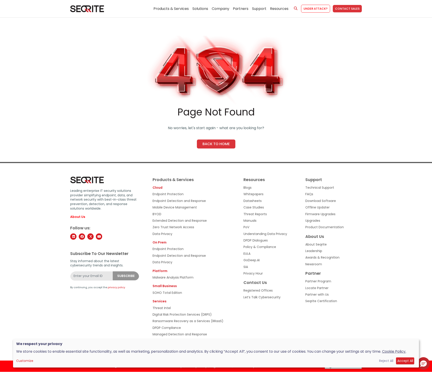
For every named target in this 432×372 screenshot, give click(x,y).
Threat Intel (162, 308)
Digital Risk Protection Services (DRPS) (182, 314)
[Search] (295, 8)
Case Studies (253, 207)
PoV (246, 227)
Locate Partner (316, 288)
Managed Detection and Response (180, 334)
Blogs (247, 188)
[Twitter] (90, 236)
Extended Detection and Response (180, 221)
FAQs (309, 194)
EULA (246, 254)
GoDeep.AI (251, 260)
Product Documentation (324, 227)
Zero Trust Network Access (173, 227)
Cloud (157, 188)
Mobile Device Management (175, 207)
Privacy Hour (253, 273)
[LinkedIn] (73, 236)
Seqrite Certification (321, 301)
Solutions (200, 8)
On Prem (159, 242)
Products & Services (171, 8)
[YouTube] (99, 236)
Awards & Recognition (322, 257)
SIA (245, 267)
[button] (423, 363)
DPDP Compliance (167, 328)
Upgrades (312, 221)
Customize (24, 361)
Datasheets (252, 201)
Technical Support (319, 188)
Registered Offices (258, 290)
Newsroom (313, 264)
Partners (240, 8)
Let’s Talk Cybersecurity (262, 297)
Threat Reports (255, 214)
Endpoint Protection (168, 194)
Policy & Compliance (259, 247)
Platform (160, 271)
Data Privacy (162, 234)
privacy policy (116, 287)
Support (259, 8)
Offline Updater (317, 207)
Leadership (313, 251)
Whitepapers (253, 194)
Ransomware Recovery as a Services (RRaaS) (188, 321)
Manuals (249, 221)
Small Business (165, 286)
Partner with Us (317, 294)
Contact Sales (347, 9)
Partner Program (318, 281)
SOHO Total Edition (167, 293)
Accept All (405, 361)
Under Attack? (316, 9)
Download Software (320, 201)
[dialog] (216, 353)
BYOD (157, 214)
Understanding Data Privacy (265, 234)
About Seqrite (316, 244)
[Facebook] (82, 236)
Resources (279, 8)
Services (159, 301)
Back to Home (216, 143)
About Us (77, 217)
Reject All (386, 361)
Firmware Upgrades (320, 214)
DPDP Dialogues (255, 240)
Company (220, 8)
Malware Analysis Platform (173, 277)
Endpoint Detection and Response (179, 201)
